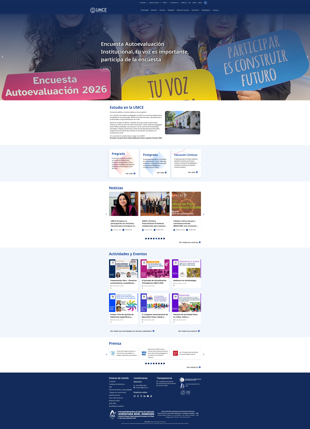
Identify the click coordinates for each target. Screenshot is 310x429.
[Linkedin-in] (145, 396)
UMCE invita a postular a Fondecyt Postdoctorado (144, 51)
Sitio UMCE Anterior (116, 398)
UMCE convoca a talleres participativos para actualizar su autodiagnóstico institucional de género (184, 223)
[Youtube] (148, 396)
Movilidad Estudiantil (116, 406)
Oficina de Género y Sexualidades (120, 390)
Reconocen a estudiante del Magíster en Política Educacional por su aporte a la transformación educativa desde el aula (123, 223)
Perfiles (165, 2)
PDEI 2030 (112, 403)
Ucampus (112, 381)
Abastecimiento (114, 395)
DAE (189, 2)
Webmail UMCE (114, 401)
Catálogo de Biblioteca (117, 384)
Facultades (143, 2)
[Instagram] (135, 396)
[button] (155, 56)
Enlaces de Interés (154, 2)
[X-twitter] (141, 396)
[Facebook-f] (138, 396)
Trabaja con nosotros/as (117, 392)
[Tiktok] (151, 396)
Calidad (194, 2)
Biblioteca (184, 2)
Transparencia (174, 2)
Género (200, 2)
